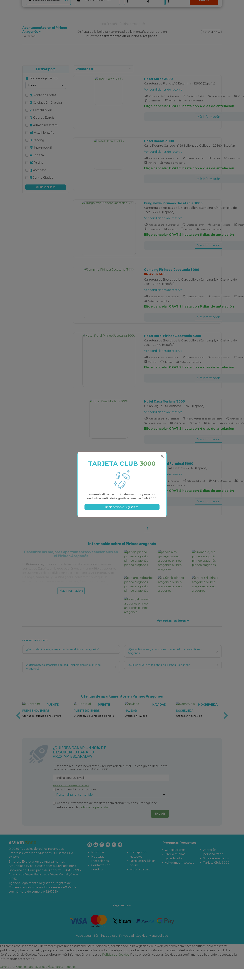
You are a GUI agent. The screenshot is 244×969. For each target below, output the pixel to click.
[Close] (162, 456)
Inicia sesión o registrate (122, 507)
